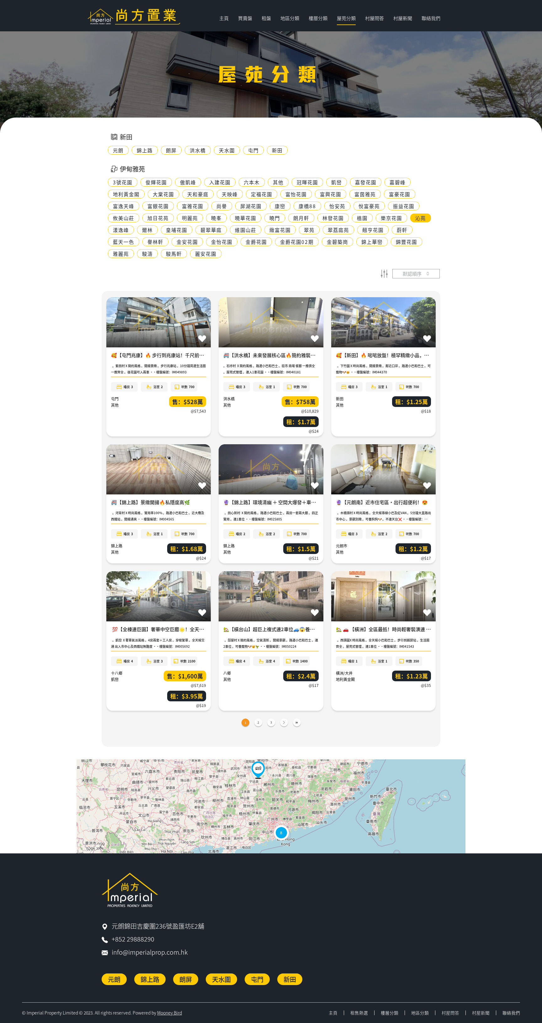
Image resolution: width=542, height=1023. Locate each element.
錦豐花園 (406, 241)
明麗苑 (190, 217)
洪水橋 (229, 398)
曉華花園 (245, 217)
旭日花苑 (158, 217)
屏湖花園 (251, 206)
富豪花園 (399, 194)
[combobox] (416, 273)
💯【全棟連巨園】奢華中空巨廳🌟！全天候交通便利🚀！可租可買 (181, 629)
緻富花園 (280, 229)
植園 (362, 217)
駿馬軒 (174, 253)
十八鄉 (116, 673)
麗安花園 (205, 253)
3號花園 (122, 182)
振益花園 (403, 206)
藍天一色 (123, 241)
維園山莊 (245, 229)
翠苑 (309, 229)
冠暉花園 (307, 182)
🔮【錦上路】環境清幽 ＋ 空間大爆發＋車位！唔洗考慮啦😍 (286, 502)
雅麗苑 (121, 253)
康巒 (280, 206)
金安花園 (187, 241)
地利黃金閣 (126, 194)
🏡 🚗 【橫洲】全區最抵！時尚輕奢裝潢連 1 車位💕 (390, 629)
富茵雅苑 (365, 194)
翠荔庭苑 (338, 229)
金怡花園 (221, 241)
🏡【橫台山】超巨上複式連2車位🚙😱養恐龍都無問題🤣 (283, 629)
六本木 (252, 182)
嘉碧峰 (398, 182)
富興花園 (330, 194)
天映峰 (230, 194)
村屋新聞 (402, 18)
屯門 (115, 398)
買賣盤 (245, 18)
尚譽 (221, 206)
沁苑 (420, 217)
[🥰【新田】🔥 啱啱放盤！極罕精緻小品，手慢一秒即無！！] (258, 770)
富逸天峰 (123, 206)
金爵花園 (256, 241)
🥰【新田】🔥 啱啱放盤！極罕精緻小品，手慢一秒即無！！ (399, 355)
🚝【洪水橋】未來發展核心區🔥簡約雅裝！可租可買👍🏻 (281, 355)
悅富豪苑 (369, 206)
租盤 (266, 18)
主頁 (224, 18)
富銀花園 (158, 206)
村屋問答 (374, 18)
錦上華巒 (372, 241)
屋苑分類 (346, 18)
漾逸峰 (121, 229)
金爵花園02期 (297, 241)
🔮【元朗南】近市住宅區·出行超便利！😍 (382, 502)
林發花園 (333, 217)
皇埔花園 (176, 229)
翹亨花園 (373, 229)
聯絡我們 (431, 18)
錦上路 (116, 545)
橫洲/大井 (344, 673)
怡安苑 (337, 206)
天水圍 (221, 979)
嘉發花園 (365, 182)
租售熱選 (359, 1013)
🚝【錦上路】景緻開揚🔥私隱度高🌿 (150, 502)
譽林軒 (155, 241)
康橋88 (307, 206)
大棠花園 (163, 194)
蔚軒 (402, 229)
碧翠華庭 (211, 229)
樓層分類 (389, 1013)
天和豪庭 (198, 194)
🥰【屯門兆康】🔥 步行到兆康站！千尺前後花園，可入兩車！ (176, 355)
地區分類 (420, 1013)
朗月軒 (301, 217)
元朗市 (341, 545)
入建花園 (220, 182)
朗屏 (185, 979)
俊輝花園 (156, 182)
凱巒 (336, 182)
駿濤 (147, 253)
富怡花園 (296, 194)
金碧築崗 (337, 241)
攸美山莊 (123, 217)
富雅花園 (192, 206)
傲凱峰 (188, 182)
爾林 (147, 229)
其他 (278, 182)
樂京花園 (391, 217)
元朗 (114, 979)
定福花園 (261, 194)
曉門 (274, 217)
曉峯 (216, 217)
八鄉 (227, 673)
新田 (339, 398)
